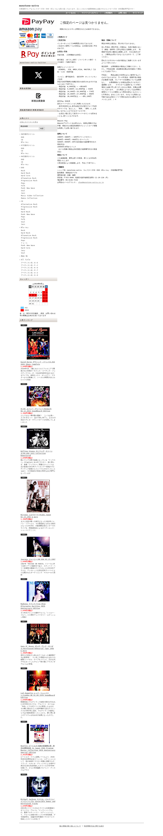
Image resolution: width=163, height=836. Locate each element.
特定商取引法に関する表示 (94, 826)
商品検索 (24, 126)
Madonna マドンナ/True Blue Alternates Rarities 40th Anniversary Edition (33, 606)
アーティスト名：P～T (29, 270)
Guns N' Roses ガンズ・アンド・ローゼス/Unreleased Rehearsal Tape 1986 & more (37, 648)
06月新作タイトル (28, 156)
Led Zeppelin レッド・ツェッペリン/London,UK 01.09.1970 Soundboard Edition (38, 695)
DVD (22, 137)
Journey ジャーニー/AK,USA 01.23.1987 (38, 559)
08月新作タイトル (28, 134)
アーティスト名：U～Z (29, 273)
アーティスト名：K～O (29, 268)
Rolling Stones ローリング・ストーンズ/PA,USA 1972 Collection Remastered (36, 453)
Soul (23, 191)
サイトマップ (138, 13)
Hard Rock (25, 173)
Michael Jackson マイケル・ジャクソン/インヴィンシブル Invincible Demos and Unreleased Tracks (38, 801)
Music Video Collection (32, 196)
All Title (25, 260)
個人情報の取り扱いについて (70, 826)
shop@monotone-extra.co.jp (91, 182)
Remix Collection (29, 198)
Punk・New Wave (28, 188)
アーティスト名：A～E (29, 263)
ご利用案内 (108, 13)
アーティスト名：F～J (29, 265)
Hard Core (25, 176)
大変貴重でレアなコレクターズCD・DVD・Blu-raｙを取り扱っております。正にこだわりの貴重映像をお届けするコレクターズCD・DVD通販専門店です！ (77, 9)
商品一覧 (24, 256)
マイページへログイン (90, 13)
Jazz (23, 193)
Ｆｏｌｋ (24, 243)
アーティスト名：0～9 (29, 275)
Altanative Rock (28, 178)
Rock (23, 171)
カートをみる (71, 13)
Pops (23, 183)
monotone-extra (29, 5)
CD (22, 140)
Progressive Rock (29, 181)
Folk (23, 186)
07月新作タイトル (28, 145)
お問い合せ (122, 13)
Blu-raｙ (25, 142)
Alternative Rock (29, 204)
